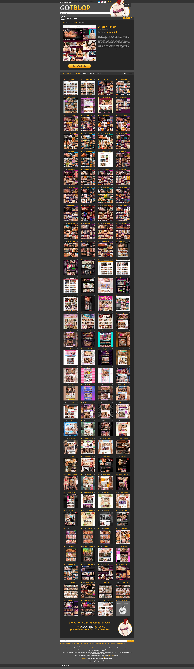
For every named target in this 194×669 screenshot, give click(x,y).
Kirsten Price (89, 187)
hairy (106, 643)
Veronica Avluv (89, 349)
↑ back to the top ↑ (65, 665)
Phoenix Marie (89, 492)
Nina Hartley (71, 492)
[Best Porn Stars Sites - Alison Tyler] (112, 32)
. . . (124, 643)
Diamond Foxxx (89, 456)
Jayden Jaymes (123, 187)
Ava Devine (89, 331)
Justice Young (123, 385)
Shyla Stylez (124, 115)
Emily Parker (106, 349)
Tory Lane (124, 510)
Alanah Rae (124, 420)
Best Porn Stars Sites (73, 73)
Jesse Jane (123, 295)
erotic (116, 643)
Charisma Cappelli (106, 331)
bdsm (109, 643)
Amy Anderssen (89, 600)
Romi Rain (89, 133)
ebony (87, 643)
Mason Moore (71, 169)
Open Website (79, 66)
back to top (128, 73)
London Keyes (89, 169)
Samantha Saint (72, 133)
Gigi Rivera (89, 367)
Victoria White (123, 97)
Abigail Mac (106, 241)
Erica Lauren (123, 349)
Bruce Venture (89, 582)
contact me (111, 655)
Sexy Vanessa (106, 403)
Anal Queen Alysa (124, 582)
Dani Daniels (89, 205)
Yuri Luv (106, 420)
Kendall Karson (106, 187)
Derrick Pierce (71, 241)
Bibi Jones (106, 295)
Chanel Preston (124, 438)
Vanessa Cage (71, 115)
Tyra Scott (88, 97)
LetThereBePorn (106, 151)
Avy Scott (89, 241)
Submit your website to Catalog (97, 657)
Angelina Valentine (89, 546)
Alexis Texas (89, 79)
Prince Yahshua (89, 403)
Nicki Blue (89, 385)
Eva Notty (71, 367)
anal (100, 643)
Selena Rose (89, 313)
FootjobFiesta (106, 600)
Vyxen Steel (124, 564)
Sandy (72, 546)
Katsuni (72, 456)
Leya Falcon (72, 187)
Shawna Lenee (71, 510)
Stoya (106, 313)
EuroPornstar (89, 564)
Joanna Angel (123, 277)
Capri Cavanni (71, 223)
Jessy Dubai (124, 546)
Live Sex (126, 18)
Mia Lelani (123, 151)
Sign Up (109, 1)
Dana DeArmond (106, 205)
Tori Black (71, 79)
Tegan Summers (72, 420)
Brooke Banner (89, 223)
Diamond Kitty (71, 205)
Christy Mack (123, 79)
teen (103, 643)
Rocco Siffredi (89, 277)
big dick (113, 643)
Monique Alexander (124, 474)
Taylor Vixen (89, 115)
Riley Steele (72, 313)
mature (67, 643)
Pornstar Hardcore (89, 295)
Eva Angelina (106, 456)
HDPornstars (124, 528)
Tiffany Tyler (89, 420)
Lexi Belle (89, 474)
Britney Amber (106, 223)
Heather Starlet (106, 367)
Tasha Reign (107, 546)
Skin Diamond (106, 115)
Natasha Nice (71, 151)
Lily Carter (123, 169)
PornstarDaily (124, 600)
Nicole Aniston (106, 564)
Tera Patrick (89, 259)
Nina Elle (106, 385)
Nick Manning (89, 151)
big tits (73, 643)
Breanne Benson (106, 438)
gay (70, 643)
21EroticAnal (72, 582)
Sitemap (84, 658)
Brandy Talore (89, 438)
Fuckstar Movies (72, 295)
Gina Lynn (123, 456)
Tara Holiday (123, 403)
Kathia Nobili (123, 241)
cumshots (92, 643)
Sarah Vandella (124, 492)
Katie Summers (124, 331)
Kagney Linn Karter (72, 474)
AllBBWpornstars (106, 259)
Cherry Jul (89, 528)
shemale (62, 643)
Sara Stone (106, 492)
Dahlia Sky (72, 564)
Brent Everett (71, 277)
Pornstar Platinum (71, 403)
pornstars (82, 643)
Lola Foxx (106, 169)
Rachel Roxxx (106, 133)
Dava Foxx (72, 600)
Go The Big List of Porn (93, 647)
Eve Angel (106, 528)
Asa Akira (106, 79)
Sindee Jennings (89, 510)
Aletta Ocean (71, 97)
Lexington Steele (71, 259)
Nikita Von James (123, 133)
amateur (78, 643)
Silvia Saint (106, 277)
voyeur (96, 643)
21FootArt (106, 582)
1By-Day (72, 528)
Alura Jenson (123, 313)
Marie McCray (106, 474)
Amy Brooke (72, 331)
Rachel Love (72, 349)
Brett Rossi (124, 223)
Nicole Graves (106, 97)
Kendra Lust (124, 367)
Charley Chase (123, 205)
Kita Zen (72, 385)
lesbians (121, 643)
